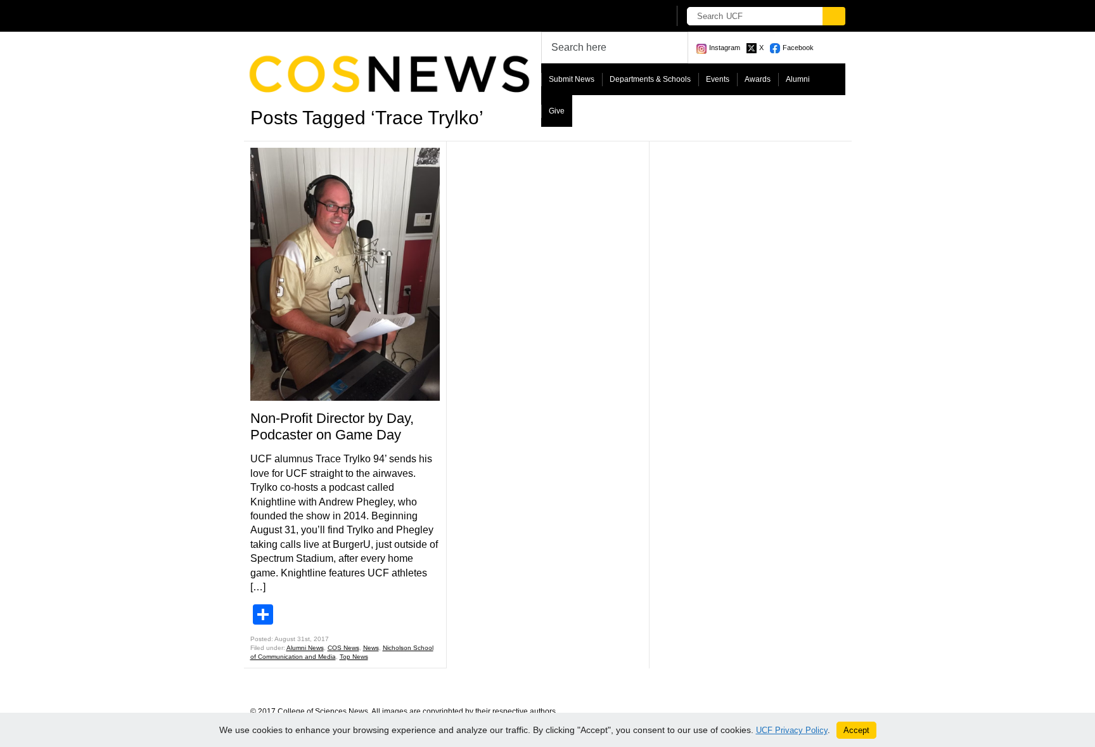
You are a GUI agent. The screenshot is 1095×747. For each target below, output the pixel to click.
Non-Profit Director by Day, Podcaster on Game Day (332, 426)
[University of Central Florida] (343, 15)
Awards (758, 79)
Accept (856, 730)
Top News (354, 656)
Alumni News (305, 647)
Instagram (724, 47)
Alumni (798, 79)
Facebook (798, 47)
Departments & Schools (650, 79)
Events (717, 79)
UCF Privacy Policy (792, 730)
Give (557, 111)
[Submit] (834, 16)
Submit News (571, 79)
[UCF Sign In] (628, 16)
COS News (343, 647)
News (371, 647)
